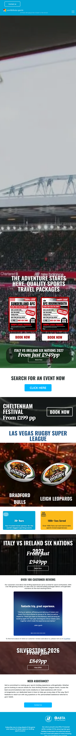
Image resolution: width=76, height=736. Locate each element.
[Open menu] (73, 11)
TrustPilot (66, 639)
